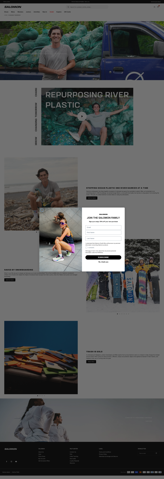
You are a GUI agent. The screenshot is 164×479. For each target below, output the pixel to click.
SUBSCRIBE (103, 257)
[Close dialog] (41, 210)
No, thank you (103, 262)
